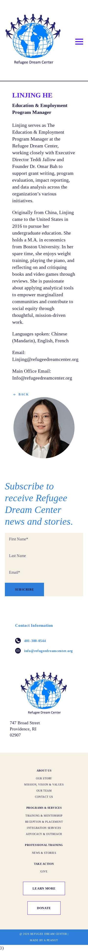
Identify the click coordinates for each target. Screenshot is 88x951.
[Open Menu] (79, 41)
